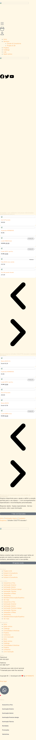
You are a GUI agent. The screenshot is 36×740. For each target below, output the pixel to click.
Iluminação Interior (11, 518)
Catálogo (6, 628)
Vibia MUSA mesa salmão (7, 262)
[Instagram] (7, 549)
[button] (18, 333)
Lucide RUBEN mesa (6, 413)
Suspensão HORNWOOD (7, 230)
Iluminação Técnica (9, 591)
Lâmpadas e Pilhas (9, 593)
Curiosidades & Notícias (11, 630)
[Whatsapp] (12, 549)
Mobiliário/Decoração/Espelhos (13, 598)
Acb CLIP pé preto (5, 220)
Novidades (5, 725)
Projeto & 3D (7, 571)
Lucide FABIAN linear (6, 241)
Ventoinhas (7, 595)
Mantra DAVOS (5, 403)
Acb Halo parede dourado (7, 272)
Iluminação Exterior (9, 585)
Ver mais (6, 600)
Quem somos (7, 626)
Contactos (6, 635)
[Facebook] (2, 549)
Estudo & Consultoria (10, 573)
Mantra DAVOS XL (5, 361)
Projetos (6, 633)
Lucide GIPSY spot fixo (7, 251)
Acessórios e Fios (9, 583)
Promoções (5, 730)
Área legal (3, 681)
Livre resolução (8, 637)
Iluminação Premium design (12, 589)
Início (1, 518)
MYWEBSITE (30, 676)
